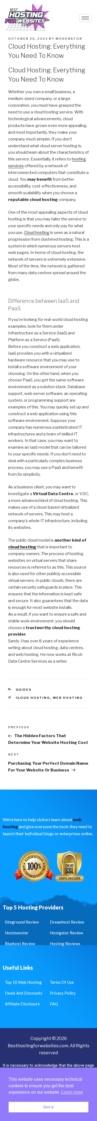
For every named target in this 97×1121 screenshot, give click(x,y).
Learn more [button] (72, 1092)
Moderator (69, 39)
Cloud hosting (36, 232)
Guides (24, 690)
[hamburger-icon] (85, 18)
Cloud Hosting (33, 698)
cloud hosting (22, 547)
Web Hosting (68, 698)
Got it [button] (48, 1107)
